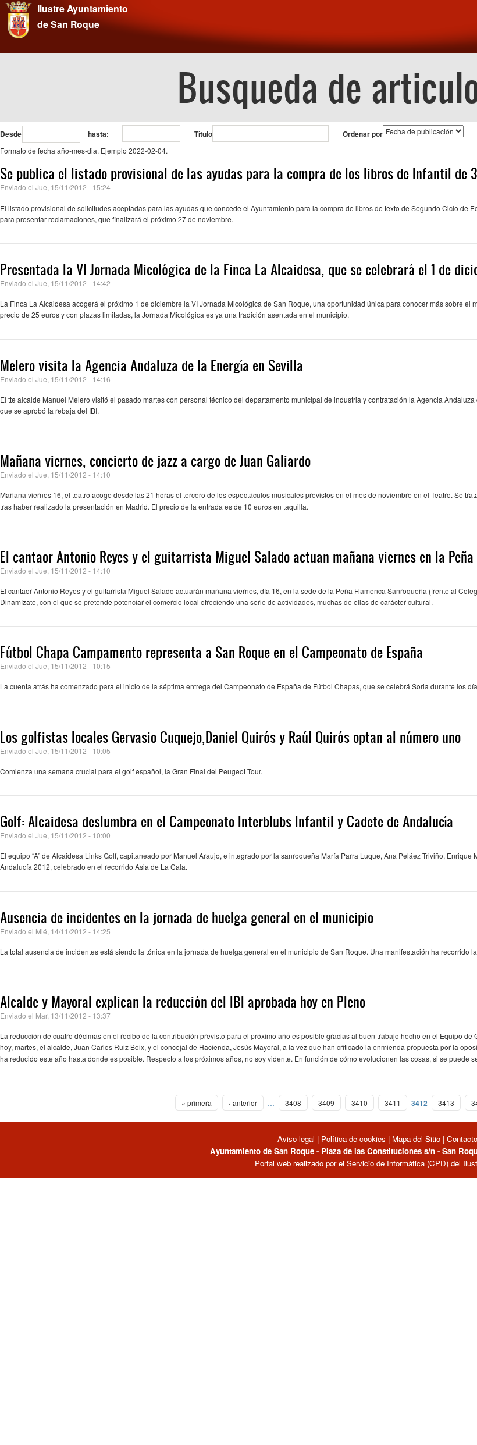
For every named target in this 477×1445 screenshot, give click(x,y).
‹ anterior (243, 1103)
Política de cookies (353, 1138)
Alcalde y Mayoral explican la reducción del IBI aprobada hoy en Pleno (182, 1001)
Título (203, 134)
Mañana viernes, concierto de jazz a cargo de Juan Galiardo (155, 460)
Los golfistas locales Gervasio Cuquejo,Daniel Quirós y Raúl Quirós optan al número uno (230, 737)
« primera (196, 1103)
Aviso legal (297, 1138)
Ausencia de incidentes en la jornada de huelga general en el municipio (186, 917)
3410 (359, 1103)
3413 (446, 1103)
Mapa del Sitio (416, 1138)
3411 (393, 1103)
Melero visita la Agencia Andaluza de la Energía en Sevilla (151, 365)
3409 (326, 1103)
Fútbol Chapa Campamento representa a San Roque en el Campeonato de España (211, 652)
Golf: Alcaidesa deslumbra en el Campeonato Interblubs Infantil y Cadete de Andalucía (226, 821)
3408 (293, 1103)
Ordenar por (363, 134)
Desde (11, 134)
